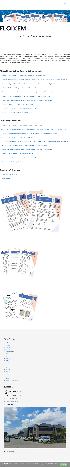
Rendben (63, 464)
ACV (6, 343)
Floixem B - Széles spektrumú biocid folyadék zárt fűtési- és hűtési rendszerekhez (24, 75)
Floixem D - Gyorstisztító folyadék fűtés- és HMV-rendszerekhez (20, 88)
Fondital (7, 349)
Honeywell (8, 369)
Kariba (7, 356)
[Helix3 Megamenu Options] (65, 3)
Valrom (7, 360)
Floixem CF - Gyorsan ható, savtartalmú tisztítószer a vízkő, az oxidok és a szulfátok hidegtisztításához (30, 84)
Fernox (7, 365)
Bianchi (7, 345)
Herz (6, 367)
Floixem (7, 347)
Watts (7, 378)
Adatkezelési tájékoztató (12, 380)
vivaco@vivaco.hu (13, 402)
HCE (6, 354)
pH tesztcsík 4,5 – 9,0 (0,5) (9, 174)
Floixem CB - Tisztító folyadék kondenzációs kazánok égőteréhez (19, 108)
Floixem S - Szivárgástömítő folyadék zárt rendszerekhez (17, 104)
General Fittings (9, 351)
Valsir (7, 363)
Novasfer (8, 358)
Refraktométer (6, 178)
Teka (6, 374)
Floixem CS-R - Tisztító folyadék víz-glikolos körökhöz (16, 112)
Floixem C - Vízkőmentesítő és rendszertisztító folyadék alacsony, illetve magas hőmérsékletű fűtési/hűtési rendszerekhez (34, 80)
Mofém (7, 371)
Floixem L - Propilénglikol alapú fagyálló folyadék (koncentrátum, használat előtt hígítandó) (26, 96)
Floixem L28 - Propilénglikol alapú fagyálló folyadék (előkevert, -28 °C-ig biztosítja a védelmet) (27, 100)
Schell (7, 376)
